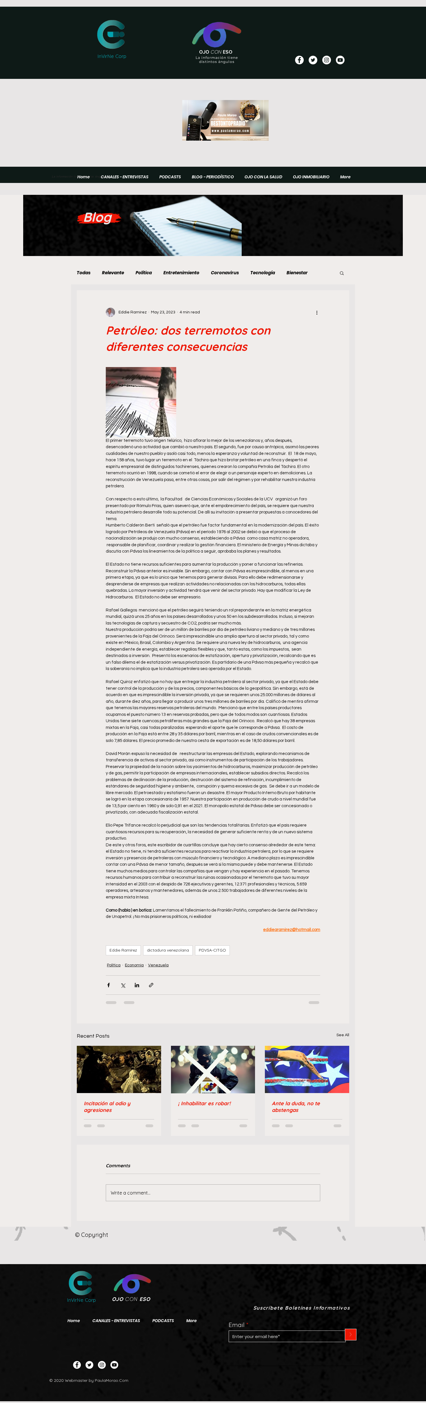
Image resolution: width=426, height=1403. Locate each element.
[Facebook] (77, 1365)
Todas (83, 272)
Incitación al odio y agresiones (107, 1106)
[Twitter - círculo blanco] (313, 60)
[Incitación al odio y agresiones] (119, 1069)
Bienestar (297, 272)
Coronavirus (225, 272)
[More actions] (316, 312)
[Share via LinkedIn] (137, 985)
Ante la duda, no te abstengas (296, 1106)
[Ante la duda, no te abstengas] (307, 1069)
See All (342, 1035)
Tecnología (262, 272)
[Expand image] (141, 402)
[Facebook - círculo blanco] (299, 60)
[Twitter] (89, 1365)
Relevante (113, 272)
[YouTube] (340, 60)
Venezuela (158, 965)
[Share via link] (151, 985)
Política (144, 272)
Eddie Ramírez (123, 950)
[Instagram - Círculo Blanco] (326, 60)
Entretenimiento (181, 272)
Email (237, 1325)
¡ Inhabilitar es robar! (204, 1103)
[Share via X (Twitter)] (122, 985)
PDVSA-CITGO (212, 950)
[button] (342, 273)
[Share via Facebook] (108, 985)
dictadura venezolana (168, 950)
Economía (134, 965)
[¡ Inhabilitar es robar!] (213, 1069)
